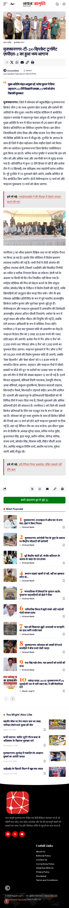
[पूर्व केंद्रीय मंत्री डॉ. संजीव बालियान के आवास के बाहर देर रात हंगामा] (10, 557)
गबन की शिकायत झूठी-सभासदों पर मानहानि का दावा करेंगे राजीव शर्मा (41, 628)
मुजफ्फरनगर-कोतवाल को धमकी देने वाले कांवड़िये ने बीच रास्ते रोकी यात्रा (40, 646)
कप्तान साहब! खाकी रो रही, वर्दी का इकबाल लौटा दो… (41, 575)
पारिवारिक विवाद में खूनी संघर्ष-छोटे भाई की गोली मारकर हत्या (41, 610)
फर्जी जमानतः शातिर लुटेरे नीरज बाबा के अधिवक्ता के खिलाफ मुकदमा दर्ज (21, 738)
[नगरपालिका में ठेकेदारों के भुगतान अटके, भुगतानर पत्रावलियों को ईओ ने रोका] (10, 593)
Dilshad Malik (13, 70)
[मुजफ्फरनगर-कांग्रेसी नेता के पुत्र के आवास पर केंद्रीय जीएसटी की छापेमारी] (10, 539)
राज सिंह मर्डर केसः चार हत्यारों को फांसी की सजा (42, 664)
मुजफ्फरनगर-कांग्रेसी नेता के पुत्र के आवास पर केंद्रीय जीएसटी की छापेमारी (42, 539)
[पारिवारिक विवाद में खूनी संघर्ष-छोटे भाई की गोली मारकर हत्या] (10, 611)
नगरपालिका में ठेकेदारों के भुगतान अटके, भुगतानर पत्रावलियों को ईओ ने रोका (39, 593)
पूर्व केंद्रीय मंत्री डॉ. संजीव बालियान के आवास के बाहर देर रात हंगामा (39, 557)
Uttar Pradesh (55, 768)
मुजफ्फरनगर (19, 42)
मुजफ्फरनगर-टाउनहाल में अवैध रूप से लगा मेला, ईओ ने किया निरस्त (40, 521)
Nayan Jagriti (28, 691)
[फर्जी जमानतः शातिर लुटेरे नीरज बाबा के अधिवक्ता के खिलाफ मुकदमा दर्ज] (57, 740)
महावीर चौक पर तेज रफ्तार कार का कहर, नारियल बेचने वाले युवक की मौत (22, 722)
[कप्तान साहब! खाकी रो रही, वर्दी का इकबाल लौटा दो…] (10, 575)
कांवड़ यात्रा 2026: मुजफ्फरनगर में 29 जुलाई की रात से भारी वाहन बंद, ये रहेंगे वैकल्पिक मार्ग (41, 684)
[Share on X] (11, 62)
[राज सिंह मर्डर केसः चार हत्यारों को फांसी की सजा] (10, 664)
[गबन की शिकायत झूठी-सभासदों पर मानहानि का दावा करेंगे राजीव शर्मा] (10, 628)
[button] (6, 4)
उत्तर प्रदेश (7, 42)
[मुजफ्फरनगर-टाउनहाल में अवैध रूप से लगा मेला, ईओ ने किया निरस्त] (10, 521)
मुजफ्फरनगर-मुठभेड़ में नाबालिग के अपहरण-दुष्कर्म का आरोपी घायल (23, 754)
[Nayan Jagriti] (34, 4)
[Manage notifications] (6, 901)
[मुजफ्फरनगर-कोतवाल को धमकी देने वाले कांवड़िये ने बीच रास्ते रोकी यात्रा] (10, 646)
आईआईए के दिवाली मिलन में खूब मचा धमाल (23, 768)
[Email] (22, 62)
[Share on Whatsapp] (17, 62)
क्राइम (53, 750)
